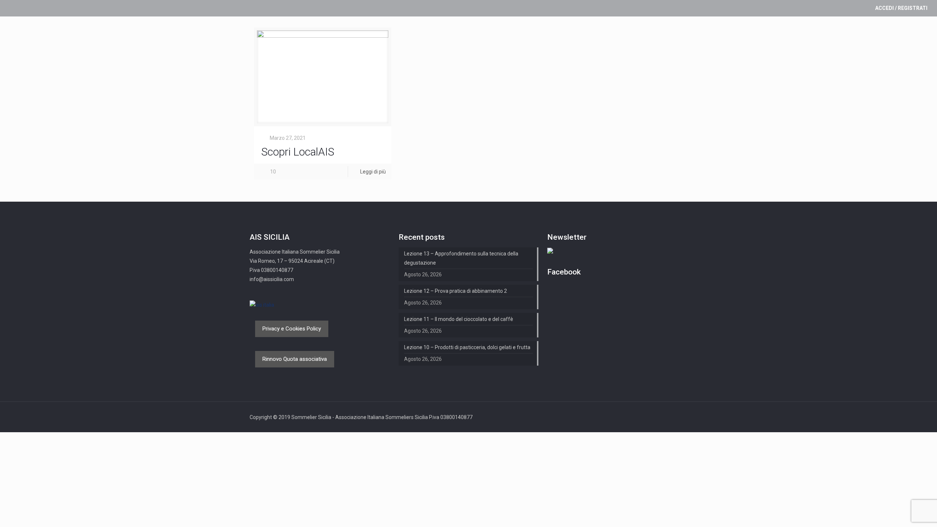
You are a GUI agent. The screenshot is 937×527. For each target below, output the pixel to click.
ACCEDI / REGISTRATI (901, 8)
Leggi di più (373, 172)
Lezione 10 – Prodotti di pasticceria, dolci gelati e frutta (467, 347)
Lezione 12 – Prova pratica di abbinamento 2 (455, 291)
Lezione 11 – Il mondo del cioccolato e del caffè (458, 319)
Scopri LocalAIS (297, 151)
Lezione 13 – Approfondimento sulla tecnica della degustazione (461, 258)
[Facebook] (676, 417)
